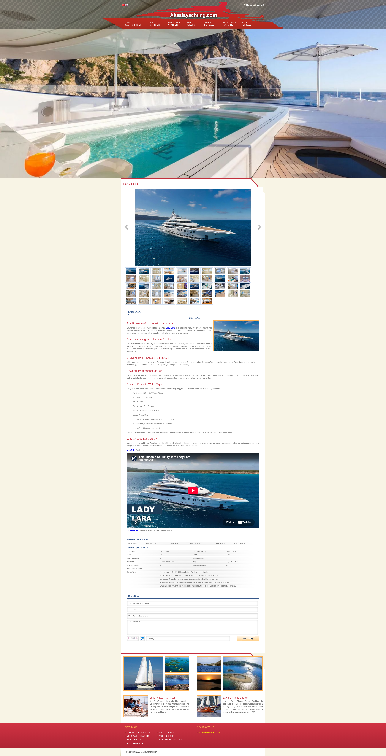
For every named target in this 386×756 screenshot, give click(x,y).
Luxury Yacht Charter (162, 697)
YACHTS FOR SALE (135, 740)
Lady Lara (170, 328)
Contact (260, 5)
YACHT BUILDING (166, 736)
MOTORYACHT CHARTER (138, 736)
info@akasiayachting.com (209, 732)
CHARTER (155, 23)
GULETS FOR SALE (135, 744)
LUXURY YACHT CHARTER (138, 732)
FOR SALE (209, 23)
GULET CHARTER (166, 732)
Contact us (132, 531)
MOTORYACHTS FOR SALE (170, 740)
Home (249, 5)
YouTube (131, 450)
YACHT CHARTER (133, 23)
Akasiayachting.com (193, 15)
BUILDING (191, 23)
